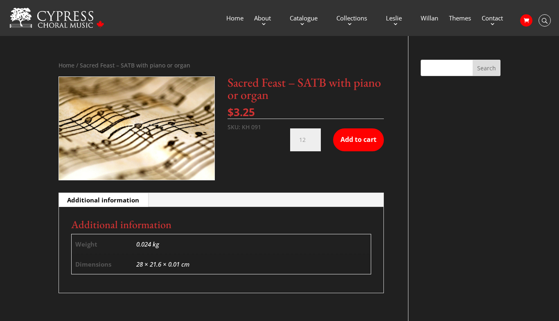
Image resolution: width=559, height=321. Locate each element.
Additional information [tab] (103, 200)
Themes (460, 18)
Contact (492, 18)
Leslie (394, 18)
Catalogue (304, 18)
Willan (429, 18)
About (262, 18)
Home (234, 18)
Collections (351, 18)
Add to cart (358, 139)
